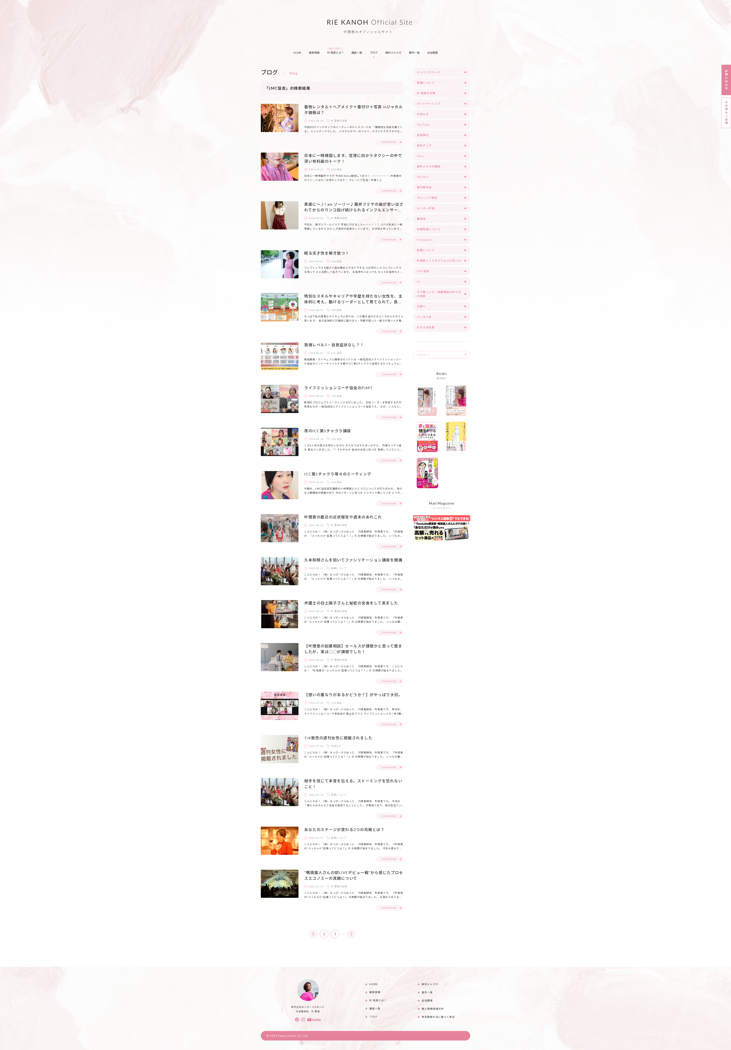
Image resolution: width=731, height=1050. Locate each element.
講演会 (421, 218)
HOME (297, 52)
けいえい (423, 176)
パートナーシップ (429, 103)
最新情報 (314, 52)
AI (418, 281)
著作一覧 (414, 52)
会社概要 (432, 52)
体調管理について (429, 229)
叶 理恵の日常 (339, 120)
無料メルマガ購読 (429, 166)
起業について (338, 568)
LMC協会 (336, 169)
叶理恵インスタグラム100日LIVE (439, 260)
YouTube (423, 124)
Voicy (421, 156)
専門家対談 (424, 187)
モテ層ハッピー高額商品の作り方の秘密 (439, 294)
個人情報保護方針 (433, 1008)
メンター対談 (426, 208)
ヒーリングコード (429, 72)
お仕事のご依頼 (726, 113)
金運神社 (423, 135)
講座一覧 (356, 52)
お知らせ (336, 746)
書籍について (426, 82)
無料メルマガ (393, 52)
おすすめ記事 (426, 327)
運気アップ (424, 145)
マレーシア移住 (427, 197)
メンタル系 (424, 316)
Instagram (424, 239)
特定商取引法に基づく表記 (438, 1016)
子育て (421, 306)
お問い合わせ (726, 79)
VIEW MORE (389, 142)
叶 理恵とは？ (335, 52)
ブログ (374, 52)
